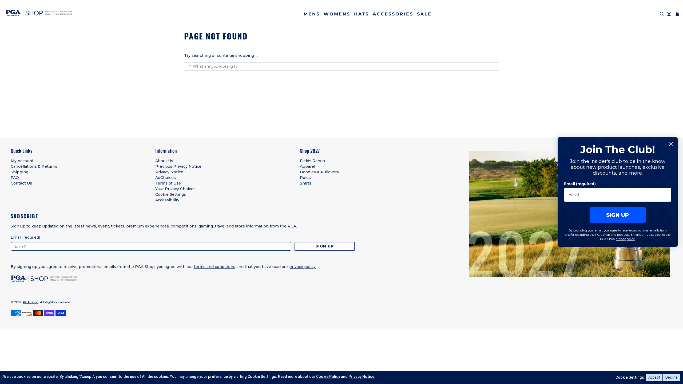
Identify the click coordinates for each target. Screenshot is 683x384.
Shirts (305, 183)
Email (25, 237)
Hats (361, 14)
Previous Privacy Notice (178, 166)
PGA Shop (30, 302)
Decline (671, 377)
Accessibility (167, 200)
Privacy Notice (169, 172)
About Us (164, 160)
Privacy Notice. (361, 376)
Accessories (393, 14)
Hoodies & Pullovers (319, 172)
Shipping (19, 172)
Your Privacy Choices (175, 188)
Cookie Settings (170, 194)
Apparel (307, 166)
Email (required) (580, 183)
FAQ (15, 177)
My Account (22, 160)
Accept (654, 377)
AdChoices (165, 177)
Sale (424, 14)
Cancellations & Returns (34, 166)
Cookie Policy (328, 376)
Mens (312, 14)
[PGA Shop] (39, 14)
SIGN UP (617, 215)
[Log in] (669, 14)
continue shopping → (238, 55)
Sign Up (324, 246)
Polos (305, 177)
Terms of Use (168, 183)
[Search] (661, 14)
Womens (337, 14)
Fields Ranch (312, 160)
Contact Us (21, 183)
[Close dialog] (671, 144)
